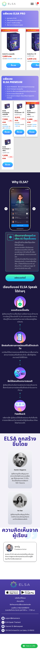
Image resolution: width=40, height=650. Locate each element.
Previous (6, 208)
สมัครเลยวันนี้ (20, 277)
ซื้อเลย (13, 65)
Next (34, 208)
